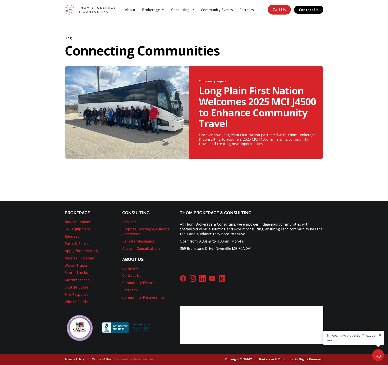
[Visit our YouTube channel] (212, 278)
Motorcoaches (77, 279)
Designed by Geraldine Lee (133, 359)
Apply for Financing (81, 250)
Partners (246, 9)
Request (72, 236)
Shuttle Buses (77, 287)
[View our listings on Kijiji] (222, 278)
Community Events (217, 9)
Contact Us (308, 9)
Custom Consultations (141, 248)
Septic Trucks (76, 272)
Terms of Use (101, 359)
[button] (153, 9)
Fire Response (77, 294)
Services (129, 221)
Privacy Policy (74, 359)
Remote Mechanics (138, 241)
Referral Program (79, 258)
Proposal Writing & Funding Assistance (146, 231)
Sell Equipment (77, 229)
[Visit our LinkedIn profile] (202, 278)
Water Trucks (76, 265)
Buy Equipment (78, 221)
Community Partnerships (143, 297)
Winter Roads (76, 301)
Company (130, 268)
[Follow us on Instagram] (193, 278)
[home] (90, 9)
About (130, 9)
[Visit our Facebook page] (183, 278)
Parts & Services (78, 243)
